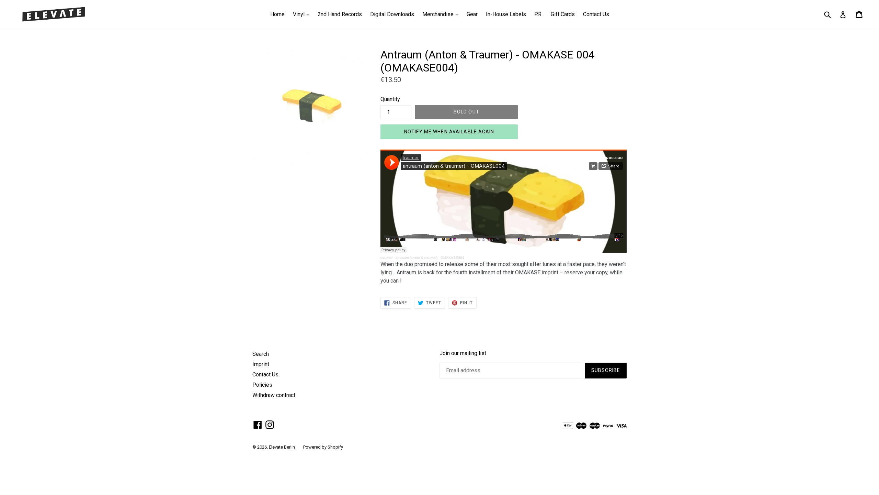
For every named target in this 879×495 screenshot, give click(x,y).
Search (260, 354)
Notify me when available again (449, 131)
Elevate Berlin (282, 447)
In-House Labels (506, 14)
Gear (472, 14)
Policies (262, 385)
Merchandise (442, 14)
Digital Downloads (392, 14)
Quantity (390, 99)
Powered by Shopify (323, 447)
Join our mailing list (463, 353)
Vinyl (303, 14)
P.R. (538, 14)
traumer (386, 258)
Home (277, 14)
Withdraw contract (273, 395)
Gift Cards (563, 14)
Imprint (260, 364)
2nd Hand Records (340, 14)
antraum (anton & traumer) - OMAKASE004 (430, 258)
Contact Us (596, 14)
